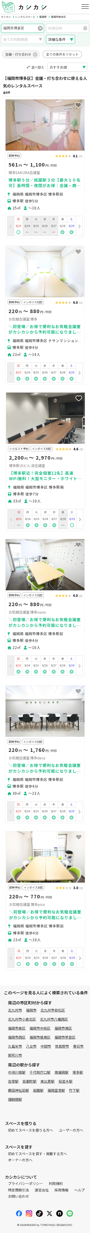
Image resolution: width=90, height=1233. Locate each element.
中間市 (45, 1046)
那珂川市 (15, 1055)
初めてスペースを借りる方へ (30, 1130)
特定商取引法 (18, 1189)
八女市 (31, 1046)
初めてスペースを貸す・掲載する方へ (37, 1153)
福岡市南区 (63, 1028)
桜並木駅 (65, 1081)
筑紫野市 (62, 1046)
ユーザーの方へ (71, 1130)
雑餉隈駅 (15, 1099)
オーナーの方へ (20, 1159)
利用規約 (56, 1183)
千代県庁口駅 (40, 1072)
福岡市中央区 (40, 1028)
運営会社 (42, 1189)
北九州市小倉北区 (22, 1019)
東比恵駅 (47, 1081)
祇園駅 (38, 1090)
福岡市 (31, 1010)
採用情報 (61, 1189)
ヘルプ (79, 1189)
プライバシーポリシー (25, 1183)
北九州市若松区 (52, 1010)
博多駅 (77, 1072)
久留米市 (15, 1046)
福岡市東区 (17, 1028)
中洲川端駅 (17, 1072)
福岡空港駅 (56, 1090)
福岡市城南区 (40, 1037)
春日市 (78, 1046)
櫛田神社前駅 (18, 1090)
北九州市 (15, 1010)
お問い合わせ (18, 1196)
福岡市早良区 (65, 1037)
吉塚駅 (13, 1081)
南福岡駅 (61, 1072)
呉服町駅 (29, 1081)
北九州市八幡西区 (54, 1019)
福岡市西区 (17, 1037)
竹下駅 (74, 1090)
